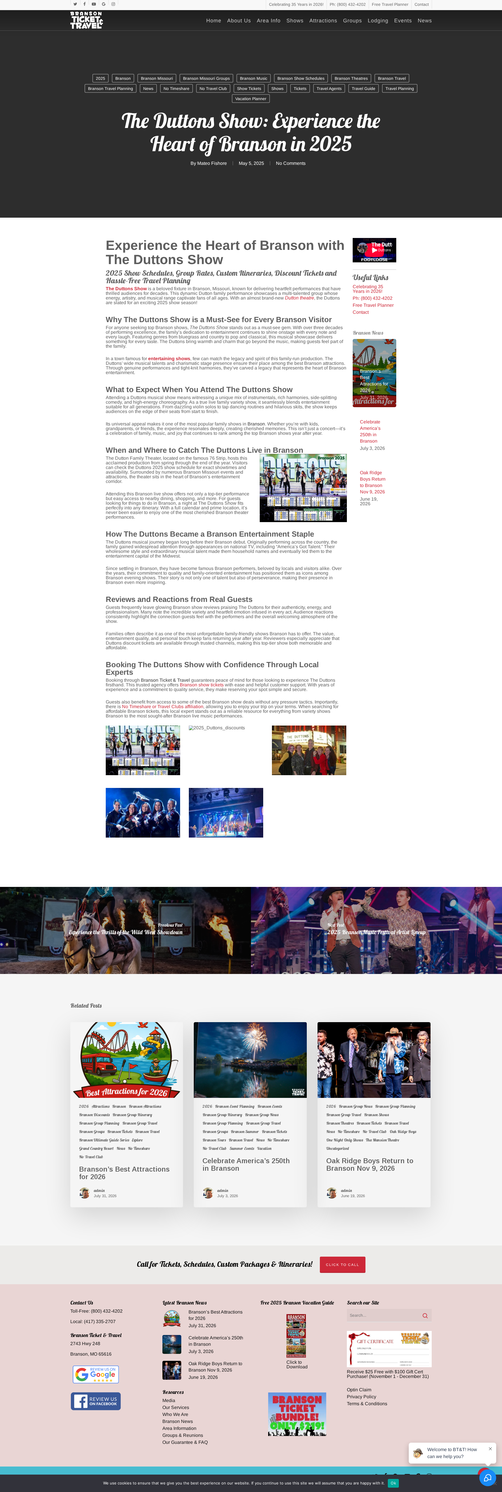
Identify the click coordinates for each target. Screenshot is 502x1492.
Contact (361, 312)
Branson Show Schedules (300, 78)
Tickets (300, 88)
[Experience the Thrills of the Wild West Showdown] (125, 930)
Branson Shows (376, 1114)
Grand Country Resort (96, 1148)
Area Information (179, 1428)
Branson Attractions (145, 1106)
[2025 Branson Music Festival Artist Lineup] (376, 930)
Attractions (100, 1106)
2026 (84, 1106)
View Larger (143, 745)
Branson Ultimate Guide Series (104, 1140)
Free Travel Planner (373, 305)
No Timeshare (176, 88)
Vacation (264, 1148)
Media (168, 1400)
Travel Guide (363, 88)
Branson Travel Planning (110, 88)
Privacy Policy (361, 1396)
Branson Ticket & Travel (165, 680)
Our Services (175, 1407)
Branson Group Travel (139, 1123)
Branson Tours (214, 1140)
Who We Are (175, 1414)
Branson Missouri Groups (206, 78)
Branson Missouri (157, 78)
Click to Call (342, 1265)
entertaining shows (169, 358)
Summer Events (242, 1148)
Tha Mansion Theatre (382, 1140)
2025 (100, 78)
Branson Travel (392, 78)
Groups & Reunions (182, 1435)
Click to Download (297, 1364)
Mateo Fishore (212, 163)
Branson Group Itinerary (132, 1114)
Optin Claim (359, 1390)
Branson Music (253, 78)
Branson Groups (91, 1131)
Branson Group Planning (99, 1123)
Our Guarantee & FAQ (185, 1442)
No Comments (291, 163)
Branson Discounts (94, 1114)
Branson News (177, 1421)
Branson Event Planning (234, 1106)
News (148, 88)
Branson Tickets (119, 1131)
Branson (123, 78)
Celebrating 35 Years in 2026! (368, 289)
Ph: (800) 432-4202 (372, 298)
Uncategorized (337, 1148)
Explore (137, 1140)
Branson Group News (261, 1114)
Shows (277, 88)
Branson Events (269, 1106)
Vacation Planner (250, 98)
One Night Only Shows (344, 1140)
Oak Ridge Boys (403, 1131)
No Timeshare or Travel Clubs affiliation (162, 706)
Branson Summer (245, 1131)
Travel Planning (400, 88)
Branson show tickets (202, 684)
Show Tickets (249, 88)
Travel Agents (329, 88)
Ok (393, 1483)
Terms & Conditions (367, 1403)
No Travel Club (213, 88)
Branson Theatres (351, 78)
